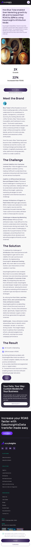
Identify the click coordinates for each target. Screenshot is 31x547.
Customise (15, 544)
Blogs (3, 502)
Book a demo (15, 90)
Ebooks (4, 505)
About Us (4, 496)
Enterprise (5, 475)
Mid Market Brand (7, 478)
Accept (15, 540)
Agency (4, 470)
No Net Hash (5, 508)
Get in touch (15, 404)
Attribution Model (7, 481)
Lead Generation (6, 473)
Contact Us (5, 513)
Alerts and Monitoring (8, 484)
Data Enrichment (6, 460)
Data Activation (6, 457)
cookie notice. (21, 536)
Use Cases (5, 499)
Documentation (6, 510)
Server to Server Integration (9, 487)
